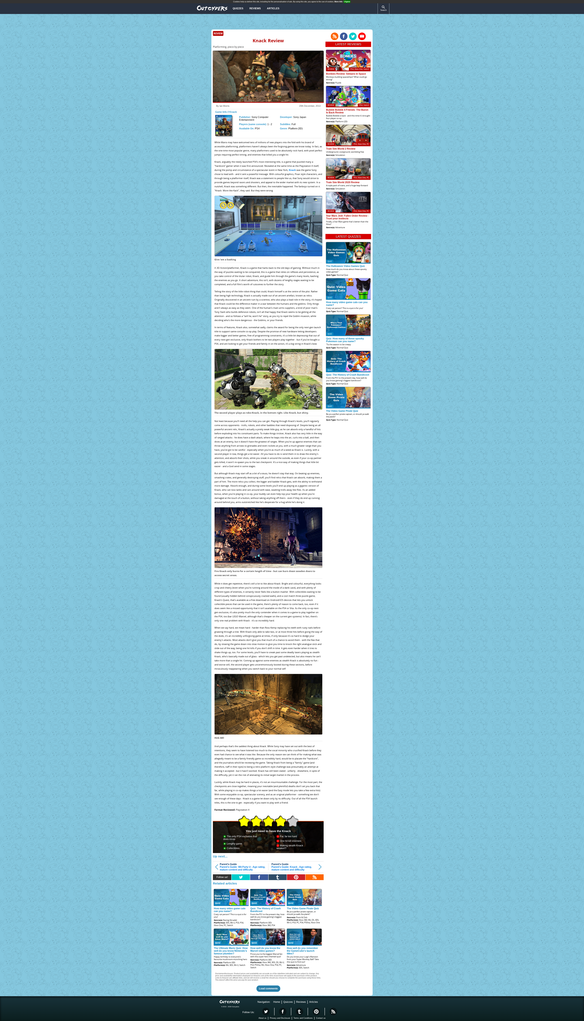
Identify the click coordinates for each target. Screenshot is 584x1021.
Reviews (255, 8)
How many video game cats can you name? (229, 909)
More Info (338, 2)
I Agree (347, 2)
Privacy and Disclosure (280, 1018)
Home (276, 1001)
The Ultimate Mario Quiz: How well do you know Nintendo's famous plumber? (231, 951)
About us (262, 1018)
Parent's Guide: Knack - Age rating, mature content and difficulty (291, 867)
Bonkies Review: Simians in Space (346, 74)
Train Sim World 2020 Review (342, 182)
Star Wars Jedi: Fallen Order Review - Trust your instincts (347, 217)
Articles (273, 8)
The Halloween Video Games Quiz (345, 266)
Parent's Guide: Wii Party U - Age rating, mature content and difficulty (242, 867)
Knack (292, 170)
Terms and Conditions (303, 1018)
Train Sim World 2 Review (340, 148)
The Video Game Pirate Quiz (303, 908)
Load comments (268, 988)
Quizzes (238, 8)
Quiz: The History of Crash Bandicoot (347, 374)
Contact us (321, 1018)
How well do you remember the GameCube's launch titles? (302, 951)
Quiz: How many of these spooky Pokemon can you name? (345, 340)
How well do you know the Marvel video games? (265, 949)
